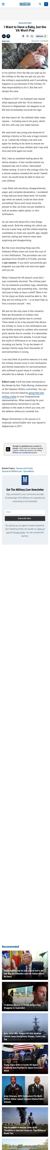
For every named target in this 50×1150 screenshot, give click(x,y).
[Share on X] (27, 36)
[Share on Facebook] (23, 36)
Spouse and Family (25, 23)
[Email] (32, 36)
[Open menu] (3, 4)
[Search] (40, 4)
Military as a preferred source (25, 452)
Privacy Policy (19, 532)
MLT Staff (7, 41)
